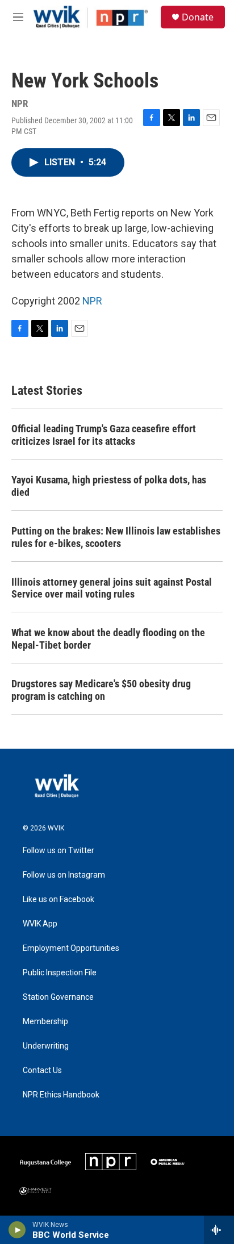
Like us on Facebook (58, 899)
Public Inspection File (60, 973)
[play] (17, 1229)
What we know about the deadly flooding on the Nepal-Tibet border (108, 639)
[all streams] (219, 1230)
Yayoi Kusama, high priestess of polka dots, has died (108, 486)
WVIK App (40, 924)
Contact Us (42, 1070)
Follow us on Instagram (64, 875)
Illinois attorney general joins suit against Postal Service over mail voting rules (111, 588)
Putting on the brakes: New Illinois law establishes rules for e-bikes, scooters (115, 537)
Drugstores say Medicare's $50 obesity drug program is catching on (101, 690)
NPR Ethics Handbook (61, 1095)
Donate (198, 17)
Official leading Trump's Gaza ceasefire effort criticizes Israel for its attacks (103, 435)
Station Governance (58, 997)
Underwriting (46, 1046)
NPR (92, 301)
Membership (45, 1021)
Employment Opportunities (71, 948)
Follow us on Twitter (58, 850)
